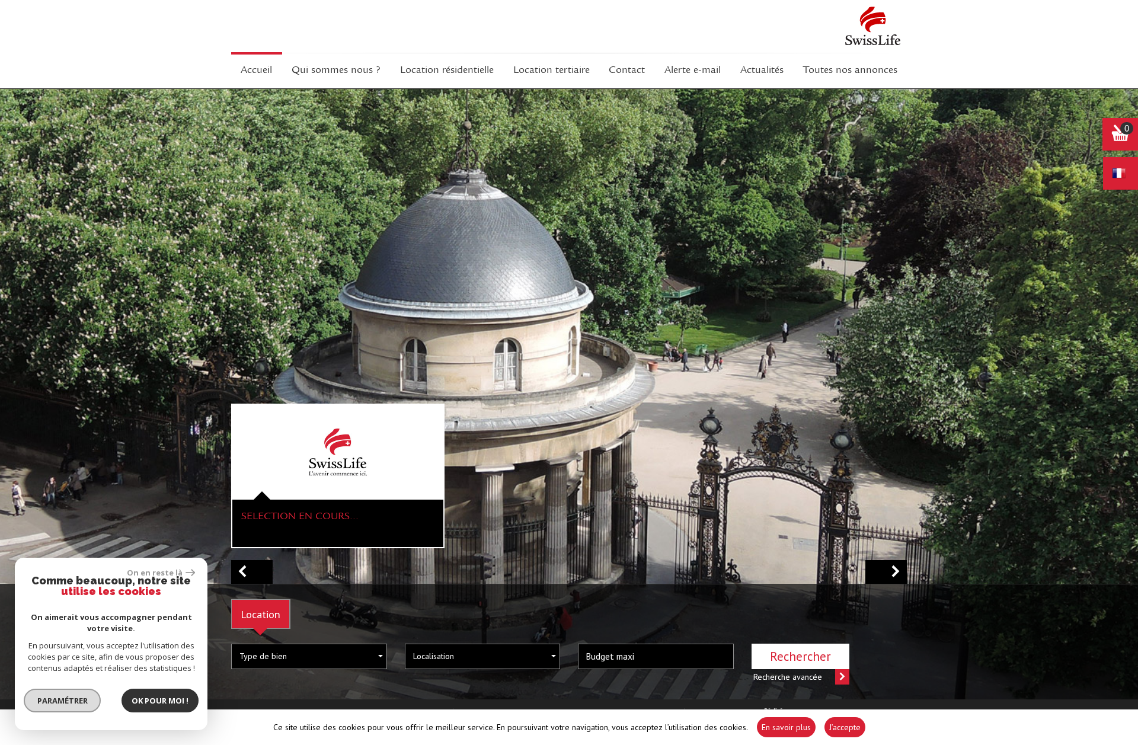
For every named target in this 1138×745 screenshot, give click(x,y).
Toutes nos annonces (850, 70)
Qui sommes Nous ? (336, 70)
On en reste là (155, 572)
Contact (627, 70)
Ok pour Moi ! (160, 700)
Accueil (256, 70)
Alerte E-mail (692, 70)
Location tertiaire (551, 70)
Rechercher (800, 656)
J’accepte (845, 727)
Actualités (762, 70)
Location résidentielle (447, 70)
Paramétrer (62, 700)
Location (260, 614)
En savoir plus (786, 727)
